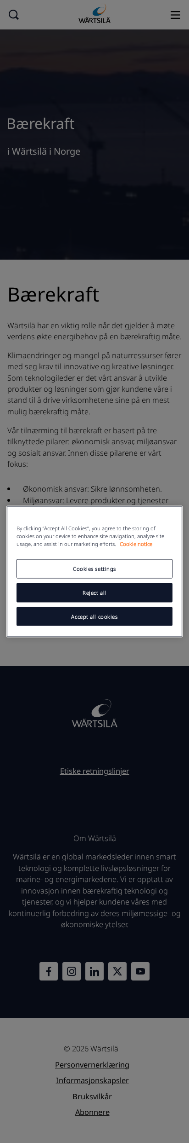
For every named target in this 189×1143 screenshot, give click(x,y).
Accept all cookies (94, 616)
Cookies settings (94, 568)
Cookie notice (136, 543)
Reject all (94, 592)
